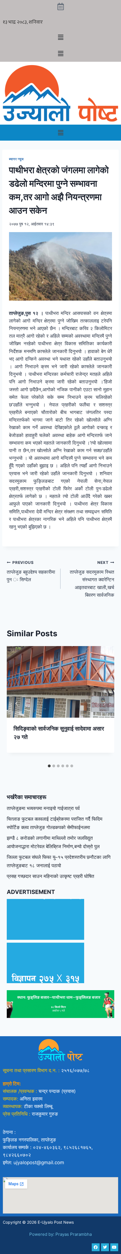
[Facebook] (96, 1247)
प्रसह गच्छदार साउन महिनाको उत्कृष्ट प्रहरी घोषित (50, 876)
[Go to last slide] (17, 703)
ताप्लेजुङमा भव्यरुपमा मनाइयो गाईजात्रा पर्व (43, 808)
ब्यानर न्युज (16, 159)
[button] (60, 37)
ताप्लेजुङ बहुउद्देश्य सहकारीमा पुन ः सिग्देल (31, 571)
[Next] (104, 703)
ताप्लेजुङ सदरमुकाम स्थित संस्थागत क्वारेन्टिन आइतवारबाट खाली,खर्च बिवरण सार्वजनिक (92, 579)
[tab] (49, 766)
